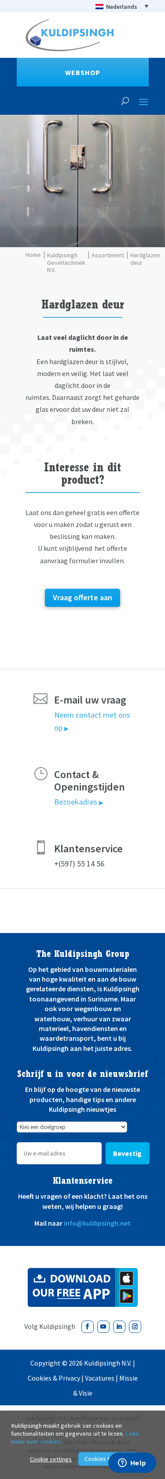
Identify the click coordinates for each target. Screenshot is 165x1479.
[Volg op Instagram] (135, 1327)
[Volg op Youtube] (103, 1327)
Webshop (82, 72)
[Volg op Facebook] (87, 1327)
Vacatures (99, 1378)
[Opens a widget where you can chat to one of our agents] (132, 1464)
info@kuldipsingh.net (97, 1223)
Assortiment (108, 255)
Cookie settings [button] (51, 1459)
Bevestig (127, 1153)
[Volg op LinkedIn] (119, 1327)
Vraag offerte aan (82, 597)
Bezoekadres (78, 802)
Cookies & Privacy (54, 1378)
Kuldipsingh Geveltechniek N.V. (66, 263)
